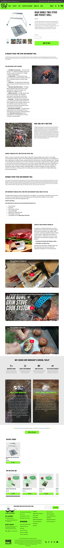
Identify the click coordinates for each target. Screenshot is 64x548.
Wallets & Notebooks (37, 519)
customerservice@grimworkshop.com (56, 1)
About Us (36, 6)
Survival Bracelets (37, 521)
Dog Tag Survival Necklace (25, 512)
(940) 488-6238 (44, 1)
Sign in (51, 6)
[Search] (56, 6)
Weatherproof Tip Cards (25, 518)
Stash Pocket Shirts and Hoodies (38, 510)
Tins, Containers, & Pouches (51, 516)
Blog (41, 6)
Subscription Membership (25, 524)
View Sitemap (28, 545)
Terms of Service (23, 530)
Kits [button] (19, 6)
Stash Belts (35, 517)
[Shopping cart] (59, 6)
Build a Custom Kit (51, 521)
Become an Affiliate (24, 532)
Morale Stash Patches (38, 513)
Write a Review (32, 432)
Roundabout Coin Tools (24, 516)
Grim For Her (50, 512)
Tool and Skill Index (24, 534)
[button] (13, 453)
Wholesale (22, 528)
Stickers (35, 525)
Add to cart (46, 43)
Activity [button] (15, 6)
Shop (9, 6)
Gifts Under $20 (50, 514)
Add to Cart (13, 462)
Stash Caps (35, 515)
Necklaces (35, 523)
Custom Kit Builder (27, 6)
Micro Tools (22, 514)
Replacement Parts (51, 519)
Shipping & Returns (24, 526)
